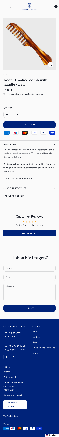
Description (9, 144)
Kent (5, 74)
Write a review (29, 233)
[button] (52, 435)
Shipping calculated (24, 94)
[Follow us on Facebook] (6, 357)
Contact (36, 337)
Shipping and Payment (43, 347)
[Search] (10, 7)
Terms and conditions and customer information (13, 386)
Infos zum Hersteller (14, 188)
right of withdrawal (12, 395)
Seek (34, 342)
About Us (36, 353)
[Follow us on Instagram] (13, 357)
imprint (6, 371)
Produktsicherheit (13, 196)
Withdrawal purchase (11, 404)
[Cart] (54, 7)
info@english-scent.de (14, 349)
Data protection (10, 377)
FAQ (34, 331)
